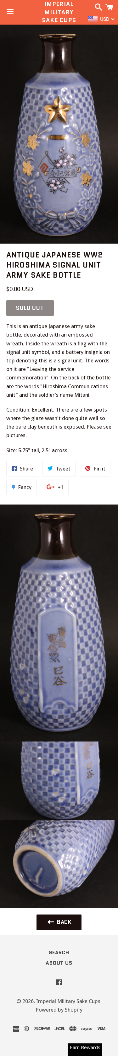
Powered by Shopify (59, 1010)
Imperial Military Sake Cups (59, 12)
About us (59, 963)
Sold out (30, 308)
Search (59, 952)
